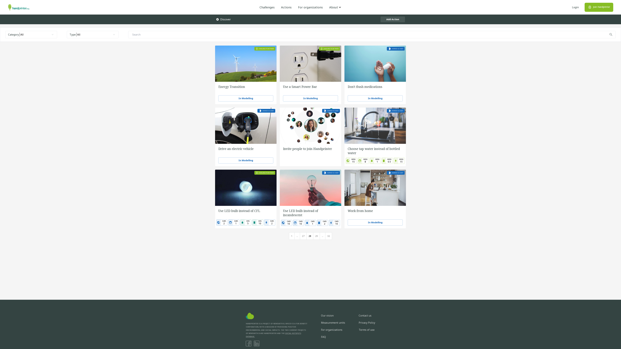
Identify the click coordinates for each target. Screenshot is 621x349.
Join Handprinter (601, 6)
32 (328, 236)
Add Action (392, 19)
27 (303, 236)
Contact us (365, 315)
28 (310, 236)
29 (316, 236)
